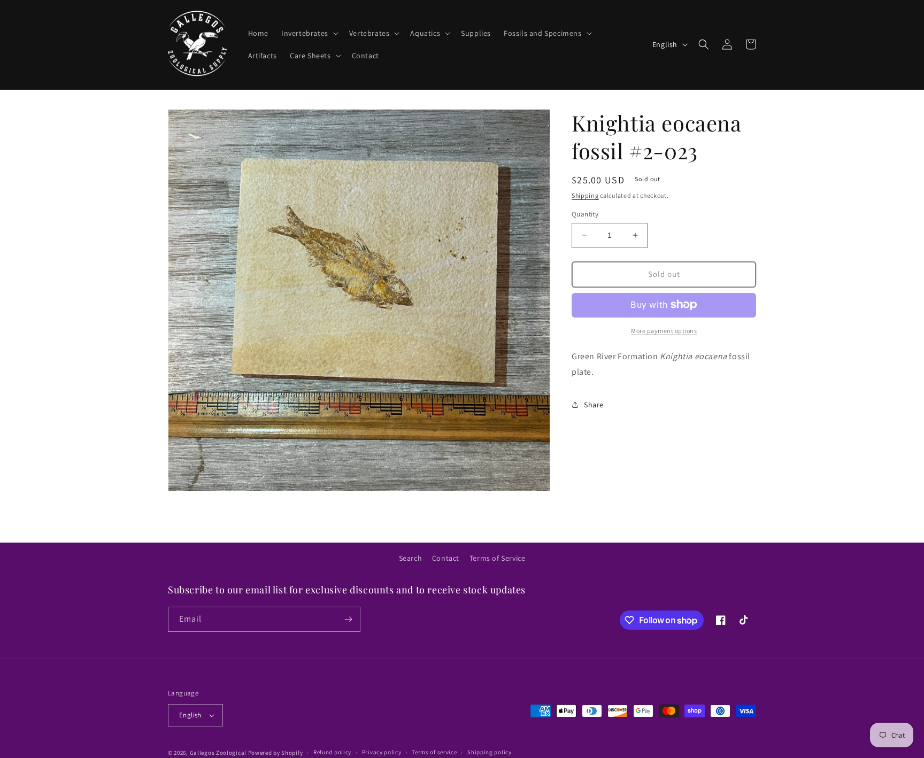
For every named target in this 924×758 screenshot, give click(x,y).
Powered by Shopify (275, 752)
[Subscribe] (348, 619)
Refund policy (332, 752)
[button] (309, 33)
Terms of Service (497, 558)
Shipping (585, 195)
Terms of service (434, 752)
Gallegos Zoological (218, 752)
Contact (445, 558)
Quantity (585, 214)
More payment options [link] (664, 330)
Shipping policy (489, 752)
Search (410, 558)
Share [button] (594, 404)
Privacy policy (382, 752)
